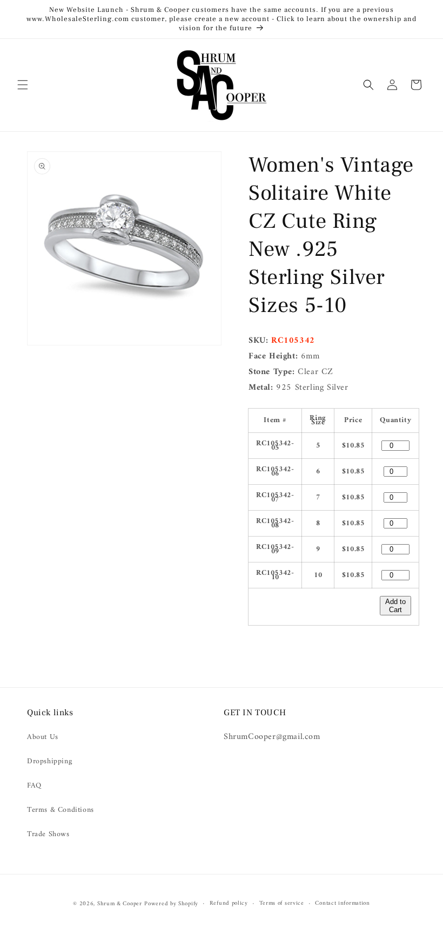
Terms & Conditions (60, 810)
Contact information (342, 903)
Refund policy (229, 903)
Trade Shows (48, 834)
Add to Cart (395, 606)
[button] (23, 85)
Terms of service (281, 903)
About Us (42, 737)
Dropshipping (49, 761)
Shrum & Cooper (119, 904)
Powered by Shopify (171, 904)
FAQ (34, 785)
